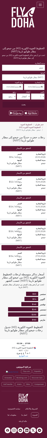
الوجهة (42, 73)
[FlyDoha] (23, 14)
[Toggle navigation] (40, 5)
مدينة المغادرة (40, 63)
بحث (23, 104)
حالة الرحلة (22, 421)
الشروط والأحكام (31, 409)
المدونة (34, 415)
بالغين (42, 92)
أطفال (28, 92)
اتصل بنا (24, 415)
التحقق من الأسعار (23, 148)
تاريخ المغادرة (39, 82)
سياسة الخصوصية (14, 409)
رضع (14, 92)
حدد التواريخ (23, 356)
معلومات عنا (12, 415)
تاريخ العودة (19, 82)
